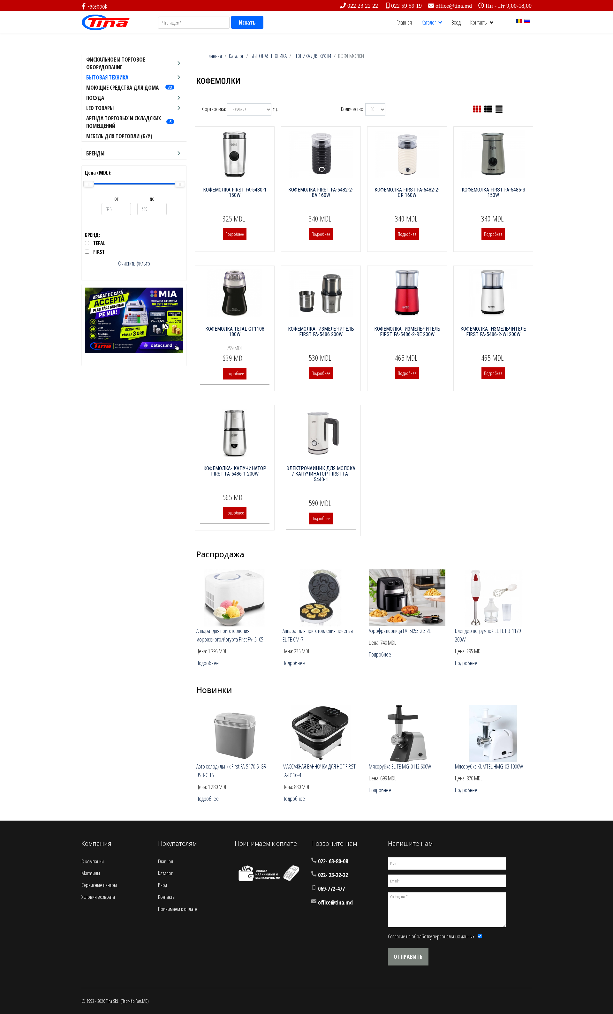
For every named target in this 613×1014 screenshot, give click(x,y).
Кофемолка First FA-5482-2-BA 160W (320, 192)
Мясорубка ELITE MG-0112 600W (400, 766)
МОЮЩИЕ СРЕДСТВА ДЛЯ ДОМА (122, 87)
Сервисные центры (99, 885)
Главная (404, 22)
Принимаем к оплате (177, 909)
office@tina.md (453, 6)
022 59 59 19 (406, 6)
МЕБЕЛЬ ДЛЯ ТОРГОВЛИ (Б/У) (119, 136)
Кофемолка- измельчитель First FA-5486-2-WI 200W (493, 331)
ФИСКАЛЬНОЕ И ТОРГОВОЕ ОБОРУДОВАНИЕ (115, 63)
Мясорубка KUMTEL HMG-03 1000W (489, 766)
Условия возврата (98, 896)
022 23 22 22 (362, 6)
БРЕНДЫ (95, 153)
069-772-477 (331, 888)
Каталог (428, 22)
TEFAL (99, 243)
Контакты (479, 22)
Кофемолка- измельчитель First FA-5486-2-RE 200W (407, 331)
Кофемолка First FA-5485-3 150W (493, 192)
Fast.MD (142, 1001)
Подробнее (234, 234)
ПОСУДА (95, 97)
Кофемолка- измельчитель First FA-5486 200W (321, 331)
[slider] (88, 184)
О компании (92, 861)
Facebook (97, 6)
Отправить (408, 956)
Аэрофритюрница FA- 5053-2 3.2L (400, 631)
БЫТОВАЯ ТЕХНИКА (107, 77)
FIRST (99, 251)
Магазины (90, 873)
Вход (456, 22)
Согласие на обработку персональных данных (431, 936)
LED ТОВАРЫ (100, 108)
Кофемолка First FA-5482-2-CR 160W (407, 192)
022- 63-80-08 (333, 861)
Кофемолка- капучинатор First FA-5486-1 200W (234, 471)
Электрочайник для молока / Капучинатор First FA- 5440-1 (320, 474)
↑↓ (276, 108)
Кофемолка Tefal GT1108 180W (234, 331)
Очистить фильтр (134, 263)
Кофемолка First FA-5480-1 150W (235, 192)
